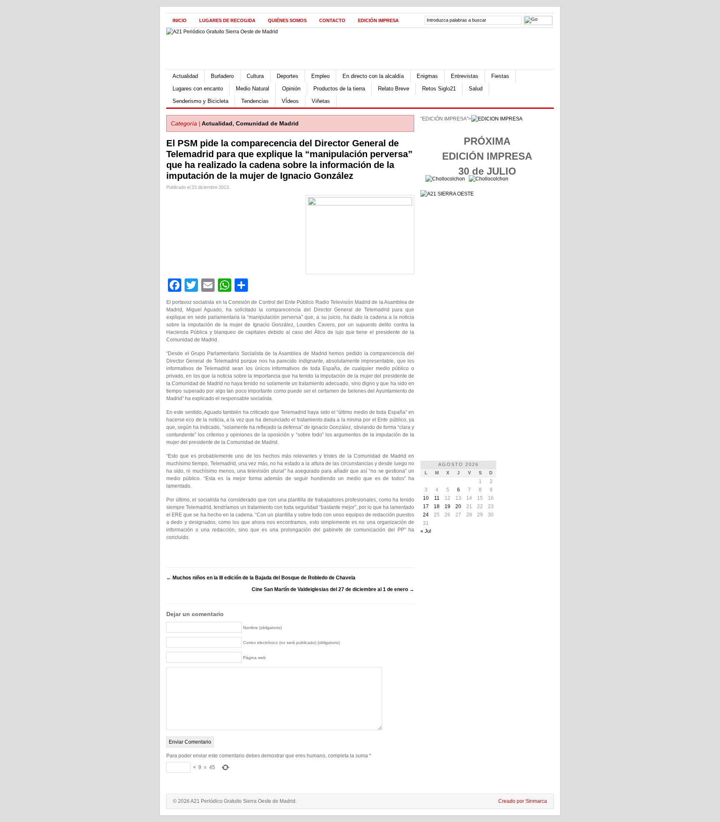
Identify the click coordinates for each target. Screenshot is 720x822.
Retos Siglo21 (439, 88)
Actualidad (185, 76)
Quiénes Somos (287, 20)
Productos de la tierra (339, 88)
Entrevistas (464, 76)
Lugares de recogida (227, 20)
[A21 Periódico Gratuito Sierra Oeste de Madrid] (222, 32)
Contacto (332, 20)
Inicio (179, 20)
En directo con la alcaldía (373, 76)
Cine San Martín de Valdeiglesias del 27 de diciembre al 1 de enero (333, 589)
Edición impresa (378, 20)
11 (437, 498)
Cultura (255, 76)
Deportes (287, 76)
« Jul (425, 531)
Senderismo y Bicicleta (200, 101)
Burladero (222, 76)
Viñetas (321, 101)
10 (426, 498)
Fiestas (500, 76)
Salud (475, 88)
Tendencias (255, 101)
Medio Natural (252, 88)
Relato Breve (393, 88)
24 (426, 515)
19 (447, 506)
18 (437, 506)
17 (426, 506)
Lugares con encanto (197, 88)
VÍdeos (290, 101)
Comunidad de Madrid (267, 123)
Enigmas (427, 76)
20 (458, 506)
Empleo (320, 76)
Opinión (291, 88)
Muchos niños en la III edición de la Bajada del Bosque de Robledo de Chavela (260, 578)
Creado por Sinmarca (522, 801)
